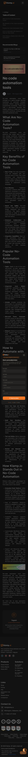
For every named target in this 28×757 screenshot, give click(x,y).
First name (5, 368)
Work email (5, 380)
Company (5, 385)
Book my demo (15, 398)
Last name (5, 374)
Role (4, 390)
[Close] (24, 355)
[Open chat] (25, 750)
